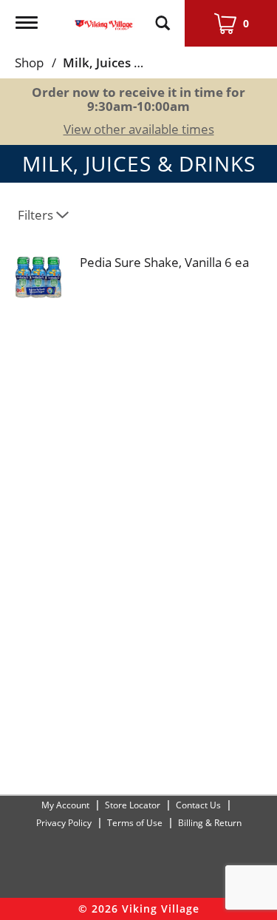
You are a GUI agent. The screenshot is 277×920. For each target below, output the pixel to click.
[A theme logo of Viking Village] (103, 15)
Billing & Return (210, 822)
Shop (29, 62)
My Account (65, 805)
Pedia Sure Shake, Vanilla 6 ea (164, 262)
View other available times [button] (139, 129)
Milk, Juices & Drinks (124, 62)
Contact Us (198, 805)
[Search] (162, 16)
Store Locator (132, 805)
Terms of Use (135, 822)
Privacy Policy (64, 822)
